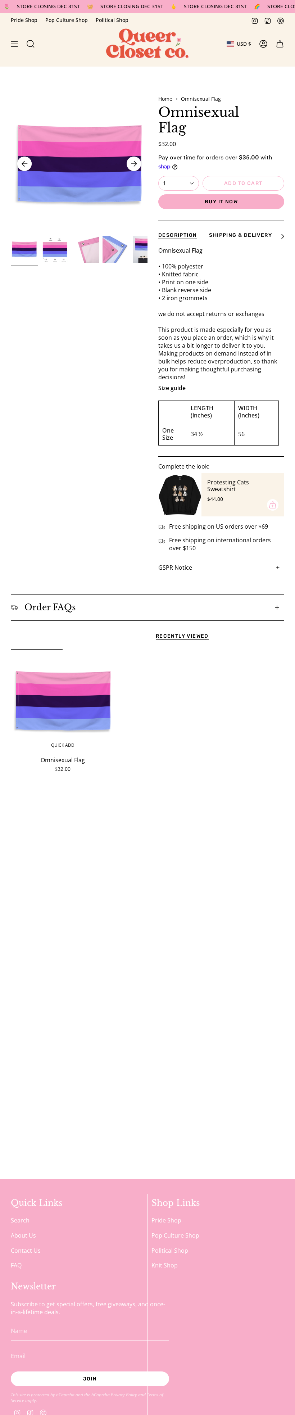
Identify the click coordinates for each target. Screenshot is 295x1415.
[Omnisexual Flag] (63, 701)
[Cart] (280, 43)
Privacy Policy (124, 1394)
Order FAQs (50, 607)
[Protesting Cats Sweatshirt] (179, 494)
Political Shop (112, 20)
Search (20, 1220)
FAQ (16, 1265)
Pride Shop (24, 20)
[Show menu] (14, 43)
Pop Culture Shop (66, 20)
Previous (24, 164)
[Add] (272, 505)
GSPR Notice (175, 567)
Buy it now (221, 202)
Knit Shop (164, 1265)
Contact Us (26, 1250)
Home (165, 98)
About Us (23, 1235)
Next (134, 164)
